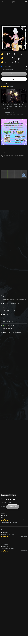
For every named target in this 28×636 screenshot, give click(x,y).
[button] (2, 39)
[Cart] (26, 1)
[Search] (24, 1)
